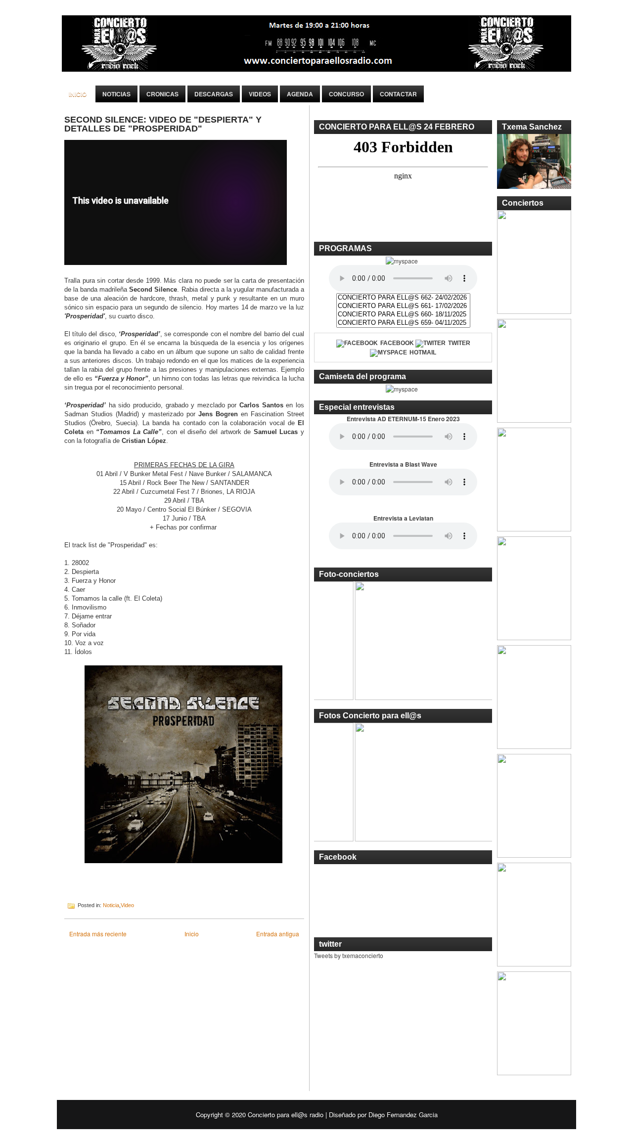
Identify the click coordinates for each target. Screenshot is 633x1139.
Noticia (111, 905)
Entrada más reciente (98, 933)
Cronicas (162, 93)
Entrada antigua (277, 933)
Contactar (398, 93)
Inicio (78, 93)
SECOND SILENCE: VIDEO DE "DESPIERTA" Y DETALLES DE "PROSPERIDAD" (163, 124)
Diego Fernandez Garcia (403, 1114)
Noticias (116, 93)
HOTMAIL (422, 352)
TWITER (459, 343)
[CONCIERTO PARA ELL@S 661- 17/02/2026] (403, 306)
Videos (260, 93)
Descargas (213, 93)
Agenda (300, 93)
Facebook (397, 343)
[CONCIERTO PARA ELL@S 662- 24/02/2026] (403, 298)
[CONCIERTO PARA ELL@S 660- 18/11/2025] (403, 314)
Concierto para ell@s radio (285, 1114)
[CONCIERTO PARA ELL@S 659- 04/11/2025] (403, 323)
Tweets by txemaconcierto (348, 955)
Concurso (346, 93)
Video (127, 905)
